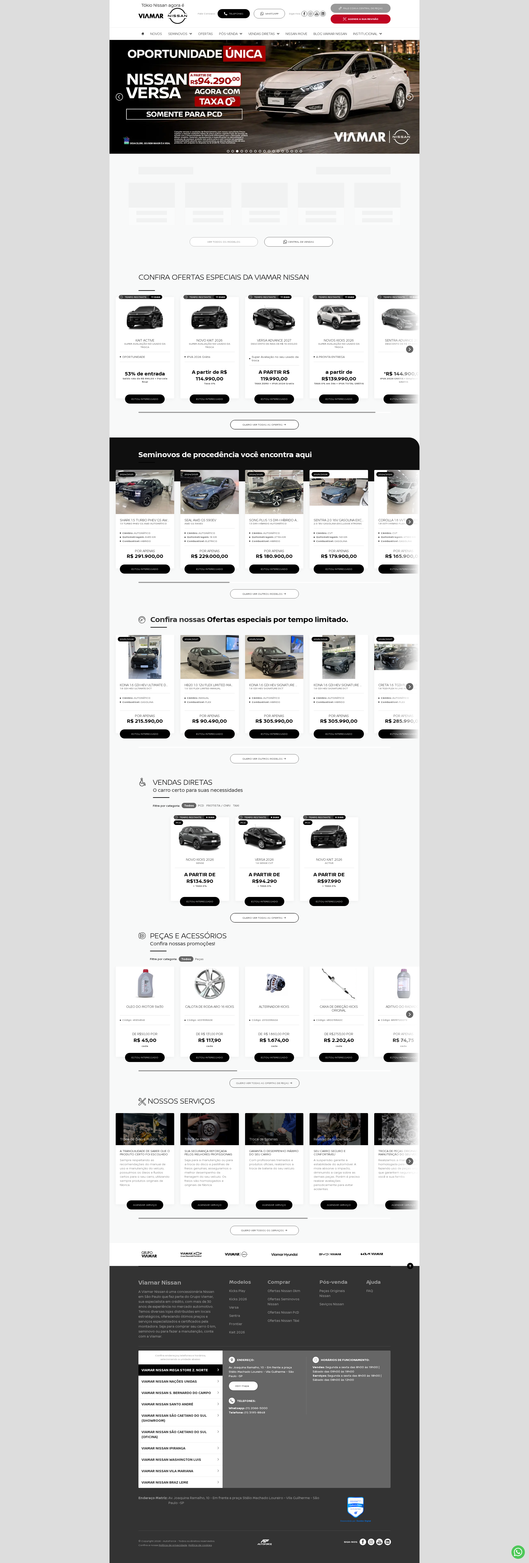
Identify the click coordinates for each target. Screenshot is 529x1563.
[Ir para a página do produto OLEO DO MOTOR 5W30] (145, 984)
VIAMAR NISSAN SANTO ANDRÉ (167, 1404)
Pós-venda (228, 34)
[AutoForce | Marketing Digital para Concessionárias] (264, 1542)
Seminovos (177, 34)
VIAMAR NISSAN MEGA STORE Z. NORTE (175, 1370)
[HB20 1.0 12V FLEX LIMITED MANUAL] (209, 657)
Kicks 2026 (238, 1299)
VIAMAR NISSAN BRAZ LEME (165, 1482)
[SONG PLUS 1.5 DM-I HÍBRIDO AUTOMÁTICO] (274, 492)
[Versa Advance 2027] (274, 317)
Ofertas (205, 34)
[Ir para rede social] (304, 13)
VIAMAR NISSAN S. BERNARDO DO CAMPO (176, 1392)
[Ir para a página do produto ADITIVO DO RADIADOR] (403, 984)
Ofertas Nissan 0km (284, 1291)
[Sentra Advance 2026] (403, 317)
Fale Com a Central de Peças (363, 8)
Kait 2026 (237, 1332)
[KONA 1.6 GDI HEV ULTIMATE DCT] (145, 657)
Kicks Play (237, 1291)
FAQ (369, 1291)
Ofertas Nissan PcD (283, 1312)
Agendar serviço (145, 1205)
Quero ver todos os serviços (262, 1230)
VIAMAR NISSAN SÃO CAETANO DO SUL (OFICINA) (174, 1434)
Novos (156, 34)
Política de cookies (200, 1545)
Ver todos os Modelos (223, 241)
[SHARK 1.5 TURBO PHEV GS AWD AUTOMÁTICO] (145, 492)
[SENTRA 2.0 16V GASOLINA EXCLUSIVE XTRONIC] (339, 492)
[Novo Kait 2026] (209, 317)
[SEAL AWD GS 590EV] (209, 492)
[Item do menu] (143, 34)
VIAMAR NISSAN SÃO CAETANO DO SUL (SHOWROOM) (174, 1418)
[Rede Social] (363, 1542)
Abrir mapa (242, 1386)
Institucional (365, 34)
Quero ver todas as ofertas (262, 424)
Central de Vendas (301, 241)
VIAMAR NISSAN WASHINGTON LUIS (171, 1459)
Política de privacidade (173, 1545)
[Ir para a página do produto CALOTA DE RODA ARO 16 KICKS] (209, 984)
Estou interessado (144, 569)
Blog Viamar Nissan (330, 34)
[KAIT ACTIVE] (145, 317)
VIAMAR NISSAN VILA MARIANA (167, 1471)
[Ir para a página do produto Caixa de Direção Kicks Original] (339, 984)
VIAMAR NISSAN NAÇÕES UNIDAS (169, 1381)
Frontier (235, 1324)
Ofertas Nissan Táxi (283, 1320)
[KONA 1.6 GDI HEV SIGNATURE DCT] (274, 657)
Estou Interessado (144, 399)
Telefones (236, 13)
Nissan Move (296, 34)
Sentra (234, 1315)
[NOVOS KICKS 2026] (339, 317)
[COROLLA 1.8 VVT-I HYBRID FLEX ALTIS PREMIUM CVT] (403, 492)
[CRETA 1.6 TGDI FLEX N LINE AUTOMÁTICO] (403, 657)
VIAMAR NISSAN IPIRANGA (163, 1448)
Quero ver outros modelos (262, 594)
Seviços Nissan (331, 1304)
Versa (234, 1307)
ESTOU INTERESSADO (144, 1057)
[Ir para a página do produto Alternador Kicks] (274, 984)
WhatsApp (271, 13)
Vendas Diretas (261, 34)
